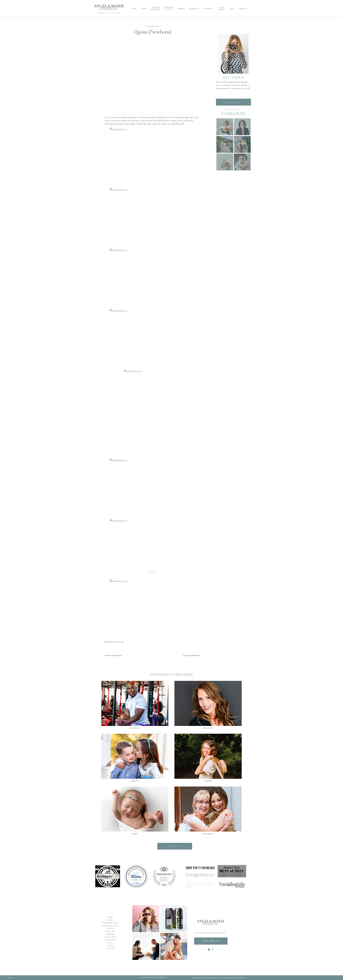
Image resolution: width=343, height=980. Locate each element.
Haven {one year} (113, 655)
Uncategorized (152, 26)
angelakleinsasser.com (114, 641)
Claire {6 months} (191, 655)
